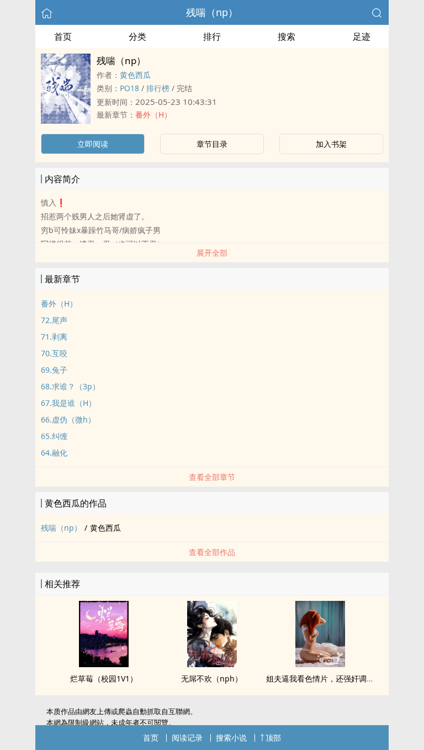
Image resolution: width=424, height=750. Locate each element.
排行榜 (157, 88)
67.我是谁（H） (68, 403)
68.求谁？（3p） (70, 386)
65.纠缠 (54, 436)
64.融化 (54, 452)
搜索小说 (231, 737)
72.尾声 (54, 320)
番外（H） (153, 114)
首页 (63, 36)
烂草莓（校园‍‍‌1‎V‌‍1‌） (103, 678)
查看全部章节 (212, 477)
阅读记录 (187, 737)
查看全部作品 (212, 552)
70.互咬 (54, 353)
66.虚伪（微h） (68, 419)
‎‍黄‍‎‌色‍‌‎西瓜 (135, 75)
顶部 (273, 737)
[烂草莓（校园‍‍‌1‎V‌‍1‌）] (104, 664)
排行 (212, 36)
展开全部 (212, 252)
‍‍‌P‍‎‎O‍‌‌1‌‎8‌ (129, 88)
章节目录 (212, 144)
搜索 (286, 36)
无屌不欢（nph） (211, 678)
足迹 (361, 36)
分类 (137, 36)
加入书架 (331, 144)
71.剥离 (54, 336)
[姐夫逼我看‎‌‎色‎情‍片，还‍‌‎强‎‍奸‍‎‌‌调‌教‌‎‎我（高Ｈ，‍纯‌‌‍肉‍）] (320, 664)
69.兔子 (54, 370)
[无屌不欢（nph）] (212, 664)
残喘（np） (212, 12)
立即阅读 (92, 144)
